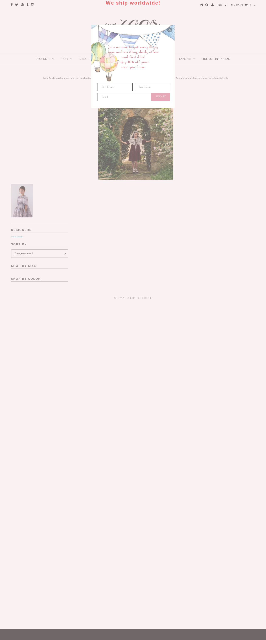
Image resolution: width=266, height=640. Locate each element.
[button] (169, 29)
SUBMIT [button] (161, 96)
